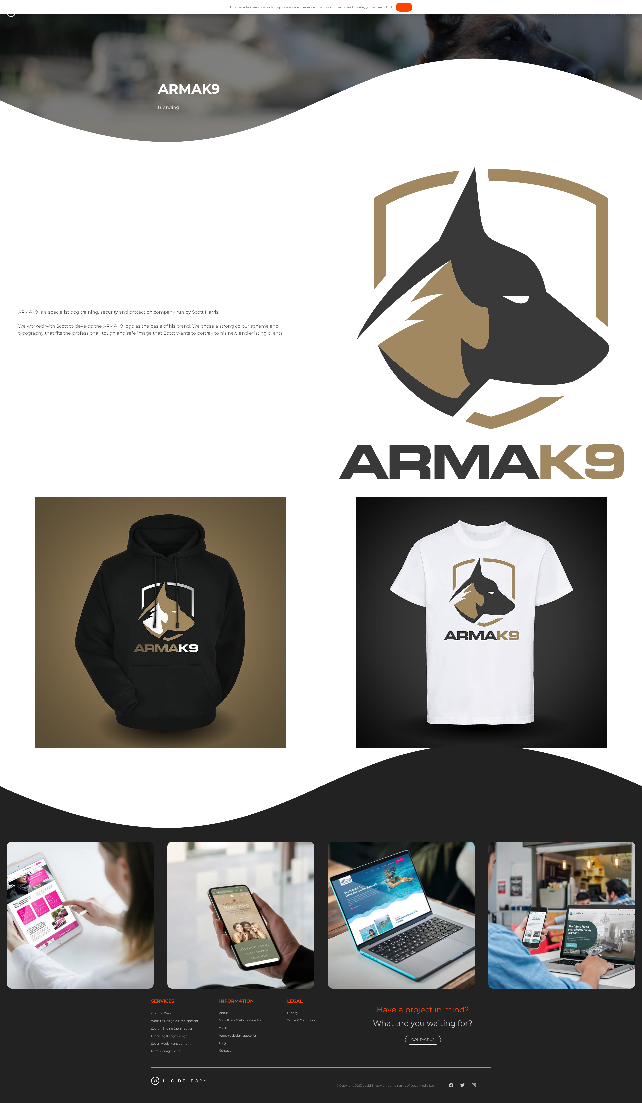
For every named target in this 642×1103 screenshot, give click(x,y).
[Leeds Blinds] (561, 845)
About (223, 1013)
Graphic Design (191, 985)
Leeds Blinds (517, 971)
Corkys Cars (34, 971)
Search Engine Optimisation (172, 1028)
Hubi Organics (199, 971)
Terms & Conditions (301, 1020)
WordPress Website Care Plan (241, 1020)
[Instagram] (473, 1085)
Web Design (28, 985)
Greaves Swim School (371, 971)
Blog (222, 1043)
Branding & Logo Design (169, 1036)
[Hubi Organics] (240, 845)
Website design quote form (239, 1035)
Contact (225, 1050)
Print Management (165, 1051)
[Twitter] (462, 1085)
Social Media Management (171, 1043)
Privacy (292, 1013)
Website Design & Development (174, 1021)
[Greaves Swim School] (401, 845)
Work (223, 1028)
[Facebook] (451, 1085)
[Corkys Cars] (80, 845)
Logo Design (381, 985)
